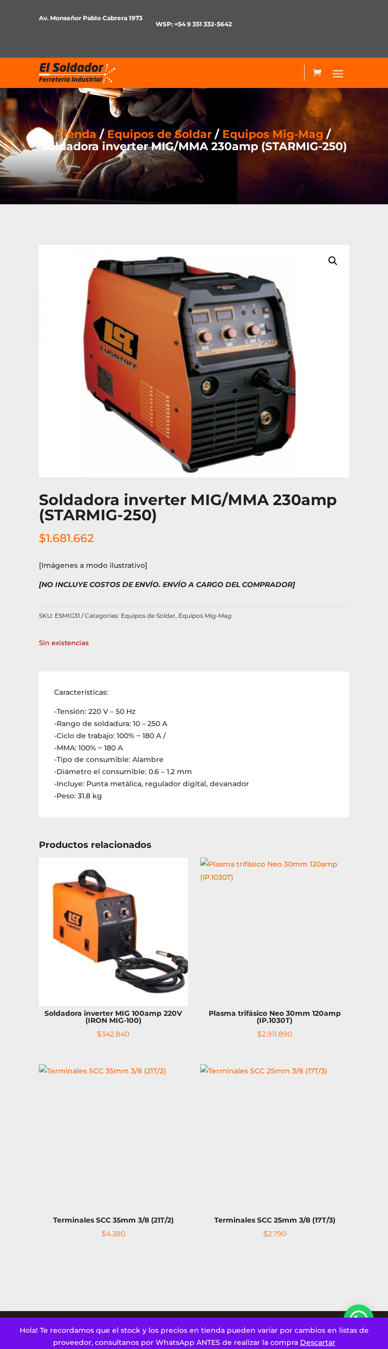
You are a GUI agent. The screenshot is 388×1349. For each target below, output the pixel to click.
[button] (333, 261)
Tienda (76, 134)
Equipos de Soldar (159, 134)
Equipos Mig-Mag (272, 134)
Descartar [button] (317, 1342)
